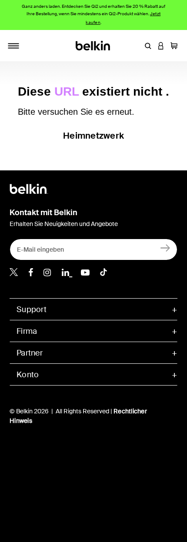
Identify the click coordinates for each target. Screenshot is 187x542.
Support (32, 309)
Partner (30, 353)
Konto (28, 374)
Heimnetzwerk (93, 135)
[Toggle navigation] (13, 46)
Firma (27, 331)
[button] (147, 45)
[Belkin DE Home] (94, 45)
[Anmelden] (165, 247)
